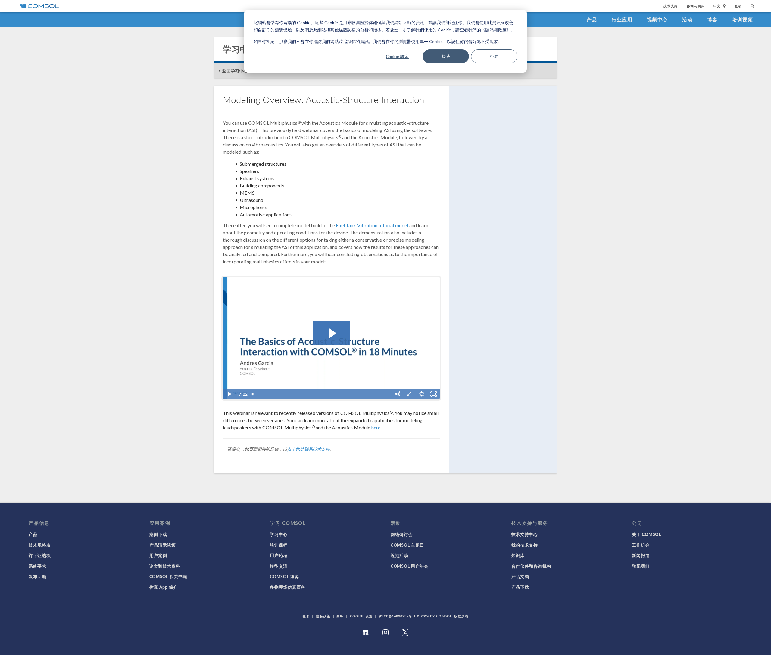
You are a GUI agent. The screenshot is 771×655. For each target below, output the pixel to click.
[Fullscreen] (434, 394)
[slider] (320, 394)
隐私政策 (323, 616)
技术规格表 (40, 545)
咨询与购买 (695, 6)
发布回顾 (37, 576)
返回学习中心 (235, 71)
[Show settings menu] (422, 394)
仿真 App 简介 (163, 587)
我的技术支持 (524, 545)
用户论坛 (279, 555)
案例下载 (158, 534)
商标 (340, 616)
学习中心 (279, 534)
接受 (446, 56)
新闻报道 (641, 555)
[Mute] (397, 394)
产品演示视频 (162, 545)
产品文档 (520, 576)
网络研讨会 (402, 534)
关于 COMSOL (646, 534)
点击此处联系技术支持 (308, 449)
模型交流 (279, 566)
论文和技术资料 (164, 566)
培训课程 (279, 545)
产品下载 (520, 587)
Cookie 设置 (361, 616)
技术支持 (670, 6)
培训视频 (742, 19)
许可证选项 (40, 555)
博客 (712, 19)
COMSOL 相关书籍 (168, 576)
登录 (738, 6)
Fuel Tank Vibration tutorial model (372, 225)
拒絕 (494, 56)
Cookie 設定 (397, 56)
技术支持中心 (524, 534)
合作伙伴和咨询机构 (531, 566)
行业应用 (622, 19)
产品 (592, 19)
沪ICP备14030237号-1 (397, 616)
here (376, 427)
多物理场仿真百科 (287, 587)
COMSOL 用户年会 (410, 566)
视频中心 (657, 19)
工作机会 (641, 545)
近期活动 (399, 555)
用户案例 (158, 555)
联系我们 (641, 566)
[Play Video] (229, 394)
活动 (687, 19)
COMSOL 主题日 (407, 545)
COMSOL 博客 (284, 576)
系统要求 (37, 566)
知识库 (518, 555)
